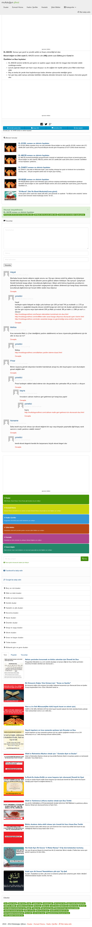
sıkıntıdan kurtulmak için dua (13, 910)
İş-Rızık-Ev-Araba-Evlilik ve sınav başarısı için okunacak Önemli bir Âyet (54, 777)
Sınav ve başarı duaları (14, 637)
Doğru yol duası (30, 910)
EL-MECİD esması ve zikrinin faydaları (33, 155)
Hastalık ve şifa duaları (14, 608)
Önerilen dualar (11, 623)
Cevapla (13, 291)
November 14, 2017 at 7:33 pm (23, 380)
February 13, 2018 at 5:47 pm (33, 406)
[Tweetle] (46, 124)
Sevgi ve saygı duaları (14, 628)
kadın (29, 908)
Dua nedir (28, 913)
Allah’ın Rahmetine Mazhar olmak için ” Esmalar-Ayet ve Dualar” (51, 754)
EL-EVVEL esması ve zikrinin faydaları (33, 143)
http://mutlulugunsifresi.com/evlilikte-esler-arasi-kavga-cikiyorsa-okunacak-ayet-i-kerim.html (49, 317)
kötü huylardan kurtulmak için (13, 913)
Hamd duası (73, 906)
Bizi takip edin (66, 924)
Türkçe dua (36, 908)
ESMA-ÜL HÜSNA (9, 906)
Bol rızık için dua (60, 903)
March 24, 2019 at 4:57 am (22, 346)
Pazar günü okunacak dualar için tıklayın (17, 562)
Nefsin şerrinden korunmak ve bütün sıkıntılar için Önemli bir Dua (52, 659)
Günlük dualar (10, 603)
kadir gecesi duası (47, 908)
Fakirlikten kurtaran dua (24, 906)
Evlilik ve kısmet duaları (14, 598)
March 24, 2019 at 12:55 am (18, 330)
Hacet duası (12, 903)
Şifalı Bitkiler (55, 7)
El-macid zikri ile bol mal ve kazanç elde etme (18, 214)
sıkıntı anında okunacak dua (76, 903)
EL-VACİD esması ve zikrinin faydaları (19, 212)
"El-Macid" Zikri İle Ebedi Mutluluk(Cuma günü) (37, 191)
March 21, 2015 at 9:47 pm (22, 440)
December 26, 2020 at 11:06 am (19, 275)
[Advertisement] (46, 31)
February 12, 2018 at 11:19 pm (28, 393)
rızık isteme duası (38, 913)
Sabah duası (64, 906)
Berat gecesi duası (42, 910)
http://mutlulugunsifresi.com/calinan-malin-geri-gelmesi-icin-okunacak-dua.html (54, 412)
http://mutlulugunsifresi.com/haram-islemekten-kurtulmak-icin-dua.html (41, 314)
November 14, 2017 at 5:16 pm (19, 363)
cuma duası (54, 906)
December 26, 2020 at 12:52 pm (24, 298)
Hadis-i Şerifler (32, 7)
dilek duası (21, 903)
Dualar (6, 7)
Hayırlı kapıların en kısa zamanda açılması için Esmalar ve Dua (50, 730)
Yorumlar (24, 655)
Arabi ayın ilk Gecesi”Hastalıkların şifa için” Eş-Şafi (46, 871)
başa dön (36, 128)
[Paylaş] (42, 124)
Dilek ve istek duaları (13, 593)
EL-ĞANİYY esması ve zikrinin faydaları (34, 167)
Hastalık (44, 7)
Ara (85, 559)
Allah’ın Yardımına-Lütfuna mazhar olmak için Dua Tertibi (48, 801)
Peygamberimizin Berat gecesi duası (57, 913)
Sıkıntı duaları (10, 633)
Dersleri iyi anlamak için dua (59, 910)
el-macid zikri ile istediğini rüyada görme (71, 214)
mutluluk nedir (47, 903)
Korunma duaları (11, 613)
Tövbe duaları (10, 642)
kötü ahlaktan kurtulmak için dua (14, 908)
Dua (5, 903)
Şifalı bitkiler (10, 527)
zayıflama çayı (36, 903)
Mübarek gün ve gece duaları (16, 647)
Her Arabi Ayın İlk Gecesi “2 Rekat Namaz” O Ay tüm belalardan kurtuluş (54, 848)
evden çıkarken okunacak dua (13, 915)
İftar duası (37, 906)
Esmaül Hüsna (17, 7)
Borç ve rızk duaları (12, 588)
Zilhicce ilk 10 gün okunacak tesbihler (67, 908)
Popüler (14, 655)
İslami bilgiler (10, 547)
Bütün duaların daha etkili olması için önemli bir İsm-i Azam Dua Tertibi (54, 824)
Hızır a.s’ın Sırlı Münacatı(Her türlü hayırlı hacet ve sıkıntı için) (50, 706)
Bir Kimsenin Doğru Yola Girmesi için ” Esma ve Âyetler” (48, 683)
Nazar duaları (10, 618)
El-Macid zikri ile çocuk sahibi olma (46, 214)
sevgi (28, 903)
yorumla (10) (57, 128)
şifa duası (82, 906)
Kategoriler (70, 7)
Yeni (5, 655)
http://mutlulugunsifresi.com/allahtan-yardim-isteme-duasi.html (38, 352)
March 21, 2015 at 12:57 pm (18, 423)
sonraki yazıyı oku (14, 128)
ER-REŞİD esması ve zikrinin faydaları (33, 179)
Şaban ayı (46, 906)
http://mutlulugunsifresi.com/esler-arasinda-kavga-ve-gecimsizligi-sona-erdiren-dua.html (48, 319)
